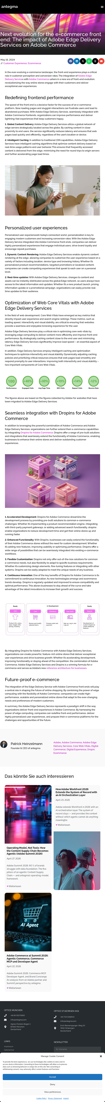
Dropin (91, 749)
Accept (52, 1077)
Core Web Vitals (81, 746)
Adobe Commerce (39, 79)
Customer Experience (15, 63)
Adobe (57, 742)
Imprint (66, 1098)
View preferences (52, 1092)
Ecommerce (34, 63)
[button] (101, 1056)
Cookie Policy (41, 1098)
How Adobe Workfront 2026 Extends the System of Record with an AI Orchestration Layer (76, 792)
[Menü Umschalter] (102, 6)
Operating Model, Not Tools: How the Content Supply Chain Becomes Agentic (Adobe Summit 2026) (27, 850)
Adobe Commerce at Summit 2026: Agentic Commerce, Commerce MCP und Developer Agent (27, 958)
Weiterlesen (14, 886)
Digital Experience (76, 749)
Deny (52, 1084)
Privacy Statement (55, 1098)
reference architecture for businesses (66, 668)
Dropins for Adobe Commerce (37, 432)
